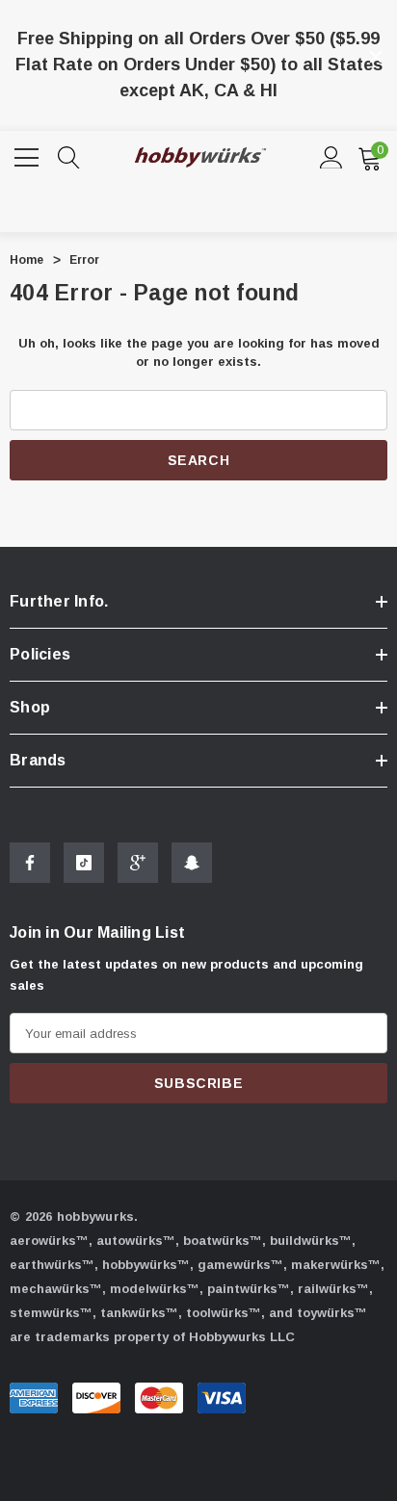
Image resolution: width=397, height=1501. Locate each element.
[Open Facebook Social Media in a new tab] (30, 862)
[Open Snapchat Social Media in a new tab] (192, 862)
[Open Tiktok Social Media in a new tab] (84, 862)
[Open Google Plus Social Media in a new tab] (138, 862)
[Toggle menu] (28, 155)
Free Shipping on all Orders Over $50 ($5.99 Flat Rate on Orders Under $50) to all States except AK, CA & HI (199, 64)
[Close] (375, 56)
